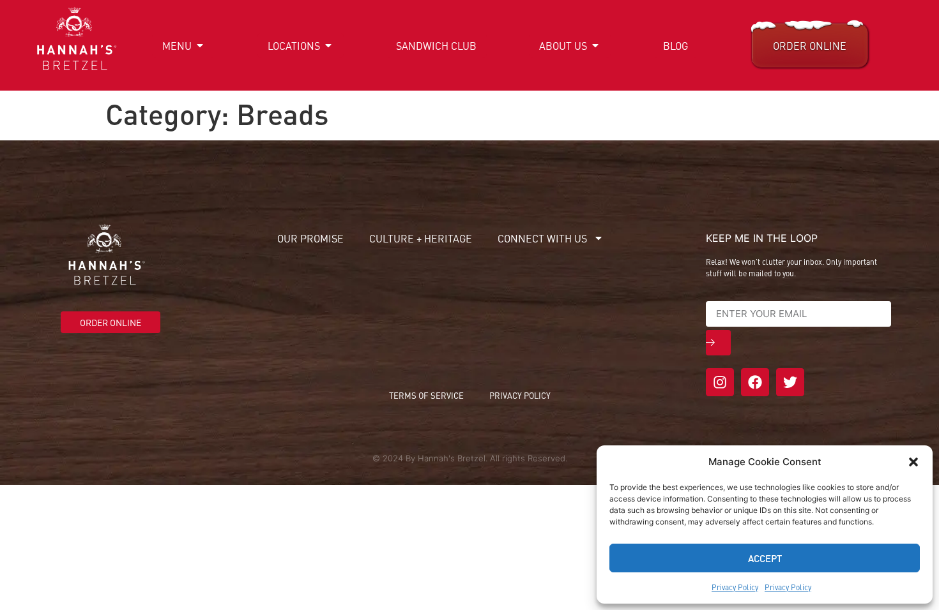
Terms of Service (426, 395)
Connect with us (542, 238)
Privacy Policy (735, 587)
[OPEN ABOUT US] (595, 45)
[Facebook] (755, 382)
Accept (765, 558)
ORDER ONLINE (809, 45)
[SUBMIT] (718, 342)
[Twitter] (790, 382)
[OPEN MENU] (200, 45)
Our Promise (310, 238)
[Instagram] (720, 382)
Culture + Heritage (420, 238)
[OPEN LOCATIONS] (328, 45)
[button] (913, 462)
